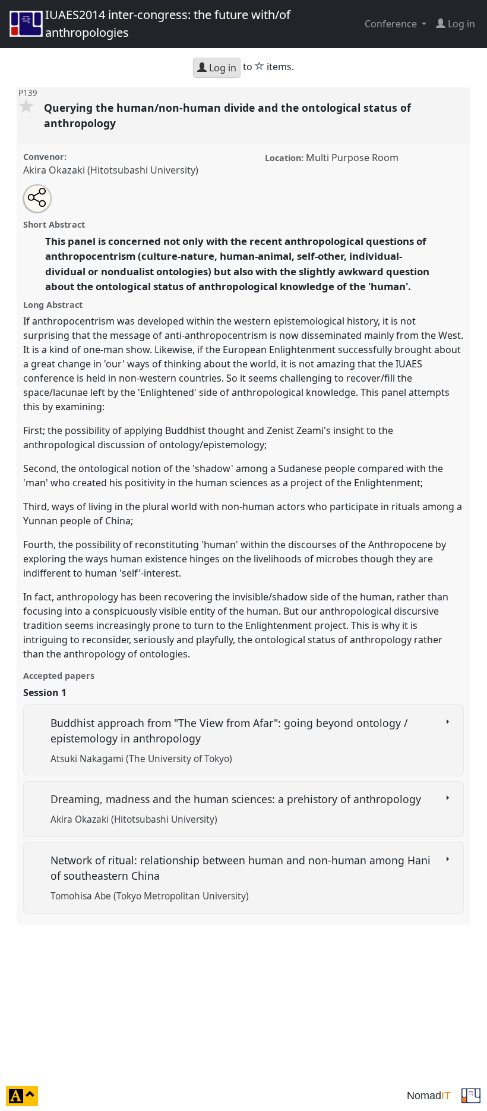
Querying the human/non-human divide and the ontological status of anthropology (227, 115)
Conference (392, 23)
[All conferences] (470, 1094)
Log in (221, 67)
